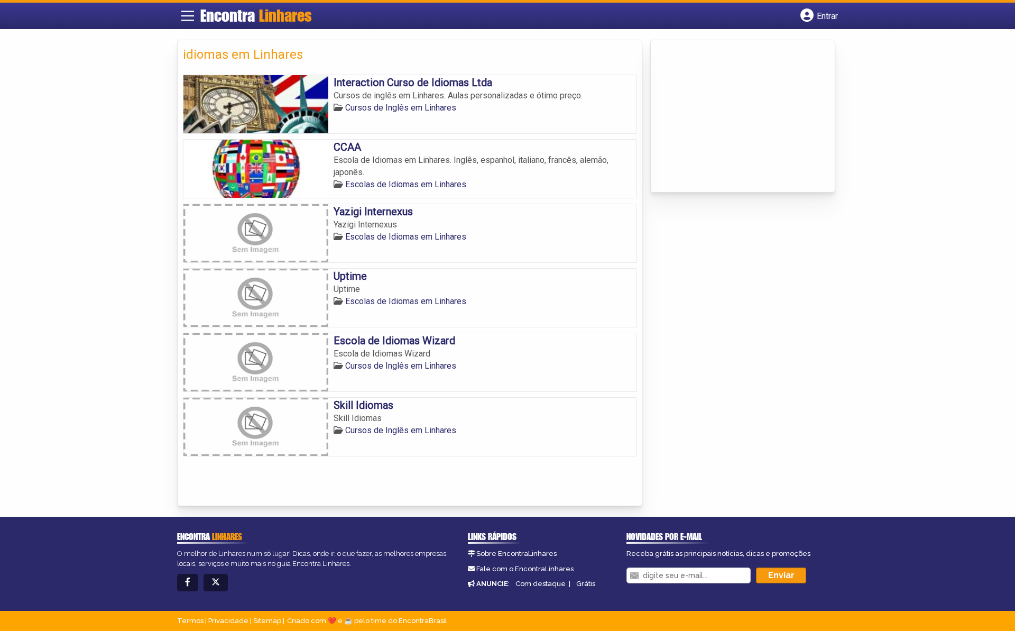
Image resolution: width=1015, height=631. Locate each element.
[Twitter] (216, 582)
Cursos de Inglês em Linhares (400, 108)
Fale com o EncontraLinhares (525, 569)
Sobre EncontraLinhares (516, 553)
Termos (190, 621)
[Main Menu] (187, 15)
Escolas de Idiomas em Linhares (405, 184)
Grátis (585, 584)
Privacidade (228, 621)
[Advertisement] (735, 117)
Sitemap (267, 621)
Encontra (256, 15)
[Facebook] (187, 582)
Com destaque (540, 584)
